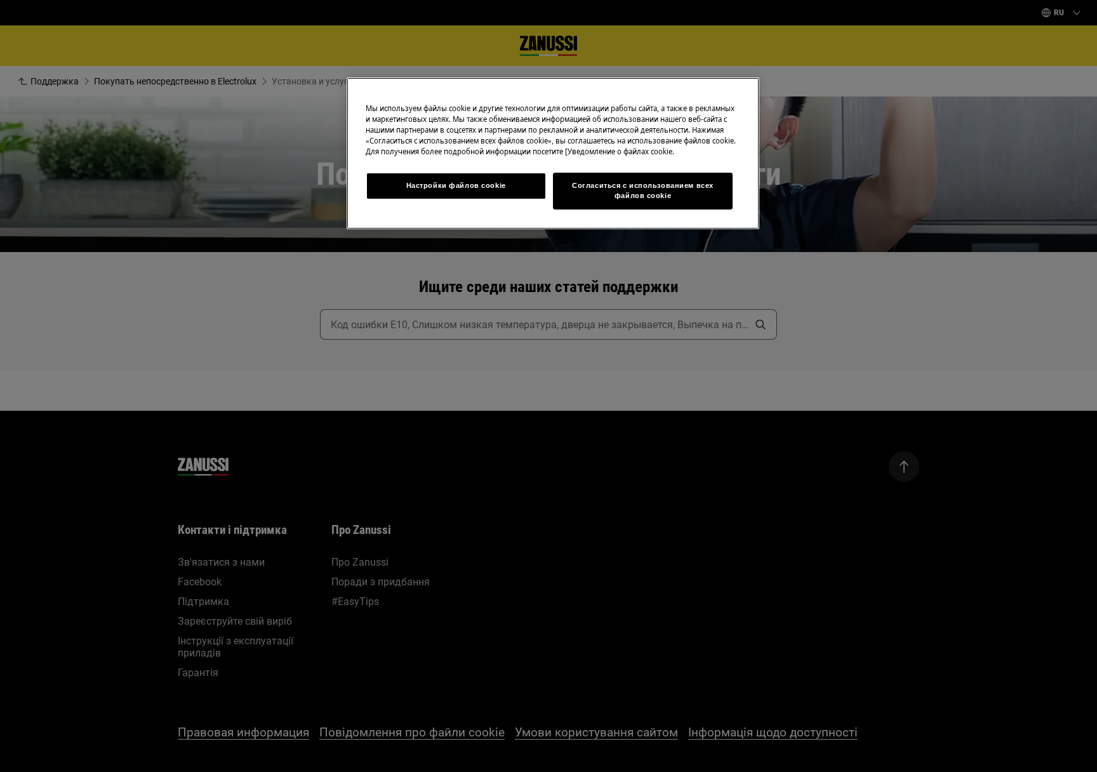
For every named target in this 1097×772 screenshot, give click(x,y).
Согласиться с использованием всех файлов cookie (643, 190)
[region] (553, 153)
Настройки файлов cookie (456, 185)
